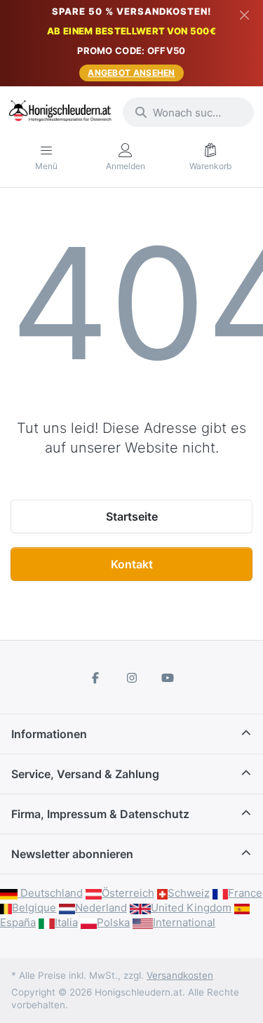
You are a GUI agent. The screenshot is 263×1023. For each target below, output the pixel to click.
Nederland (101, 907)
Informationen (49, 734)
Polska (113, 922)
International (184, 922)
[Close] (244, 14)
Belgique (34, 907)
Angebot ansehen (131, 72)
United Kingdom (191, 907)
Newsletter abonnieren (72, 854)
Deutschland (50, 893)
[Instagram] (131, 677)
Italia (66, 922)
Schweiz (189, 893)
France (245, 893)
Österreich (128, 893)
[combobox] (188, 112)
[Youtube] (167, 677)
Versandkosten (180, 975)
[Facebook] (95, 677)
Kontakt (132, 564)
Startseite (132, 516)
